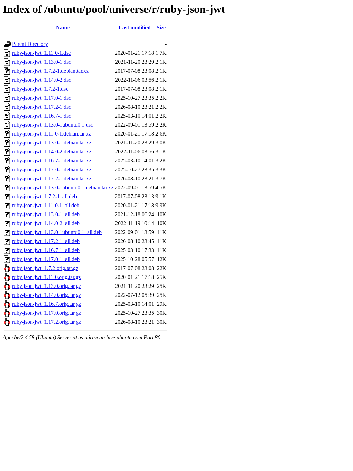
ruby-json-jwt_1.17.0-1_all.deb (46, 259)
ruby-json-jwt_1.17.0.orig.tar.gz (46, 313)
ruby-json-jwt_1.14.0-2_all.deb (46, 223)
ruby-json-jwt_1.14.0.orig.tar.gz (46, 295)
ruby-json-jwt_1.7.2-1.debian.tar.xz (50, 71)
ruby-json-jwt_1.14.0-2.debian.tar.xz (51, 151)
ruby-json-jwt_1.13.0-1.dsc (41, 62)
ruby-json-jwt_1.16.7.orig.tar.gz (46, 304)
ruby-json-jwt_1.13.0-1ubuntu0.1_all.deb (57, 232)
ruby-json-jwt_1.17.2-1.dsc (41, 107)
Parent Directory (30, 44)
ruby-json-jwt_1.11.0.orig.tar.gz (46, 277)
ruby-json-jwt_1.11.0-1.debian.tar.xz (51, 134)
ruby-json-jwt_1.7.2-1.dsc (40, 89)
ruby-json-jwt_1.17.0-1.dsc (41, 98)
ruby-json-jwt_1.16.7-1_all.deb (46, 250)
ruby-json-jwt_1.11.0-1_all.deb (45, 205)
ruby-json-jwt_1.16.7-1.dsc (41, 116)
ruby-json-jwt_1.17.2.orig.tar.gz (46, 322)
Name (63, 27)
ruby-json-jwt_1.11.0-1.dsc (41, 53)
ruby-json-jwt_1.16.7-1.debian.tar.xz (51, 160)
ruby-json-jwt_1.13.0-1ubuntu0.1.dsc (52, 125)
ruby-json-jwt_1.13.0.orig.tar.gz (46, 286)
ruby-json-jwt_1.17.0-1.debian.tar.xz (51, 169)
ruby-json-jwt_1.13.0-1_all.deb (46, 214)
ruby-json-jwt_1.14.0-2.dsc (41, 80)
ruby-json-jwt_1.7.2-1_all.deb (44, 196)
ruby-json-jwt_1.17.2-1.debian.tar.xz (51, 178)
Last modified (135, 27)
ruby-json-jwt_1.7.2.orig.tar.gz (45, 268)
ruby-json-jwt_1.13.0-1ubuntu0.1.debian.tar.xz (62, 187)
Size (161, 27)
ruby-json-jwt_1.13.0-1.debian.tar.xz (51, 143)
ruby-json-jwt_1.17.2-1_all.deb (46, 241)
